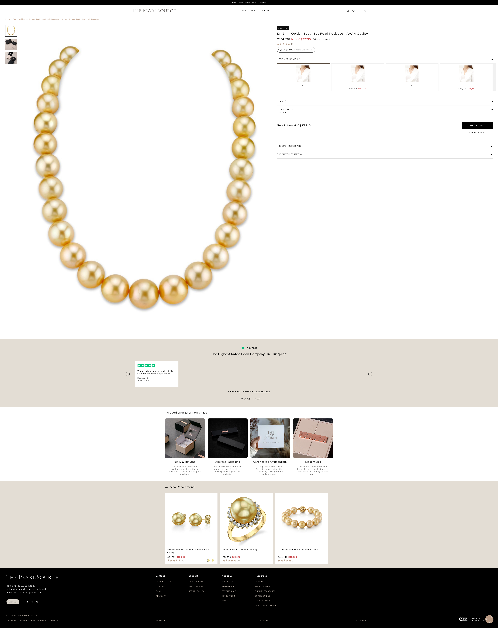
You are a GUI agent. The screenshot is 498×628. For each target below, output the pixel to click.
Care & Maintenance (265, 606)
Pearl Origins (262, 586)
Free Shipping (196, 586)
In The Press (228, 596)
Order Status (196, 582)
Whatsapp (161, 596)
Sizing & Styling (263, 601)
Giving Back (228, 586)
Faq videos (261, 582)
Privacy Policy (164, 620)
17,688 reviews (262, 391)
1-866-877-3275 (163, 582)
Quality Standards (265, 591)
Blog (224, 601)
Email (159, 591)
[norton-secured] (463, 619)
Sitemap (264, 620)
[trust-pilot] (475, 620)
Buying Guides (262, 596)
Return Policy (196, 591)
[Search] (348, 11)
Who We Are (228, 582)
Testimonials (229, 591)
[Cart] (364, 11)
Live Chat (161, 586)
